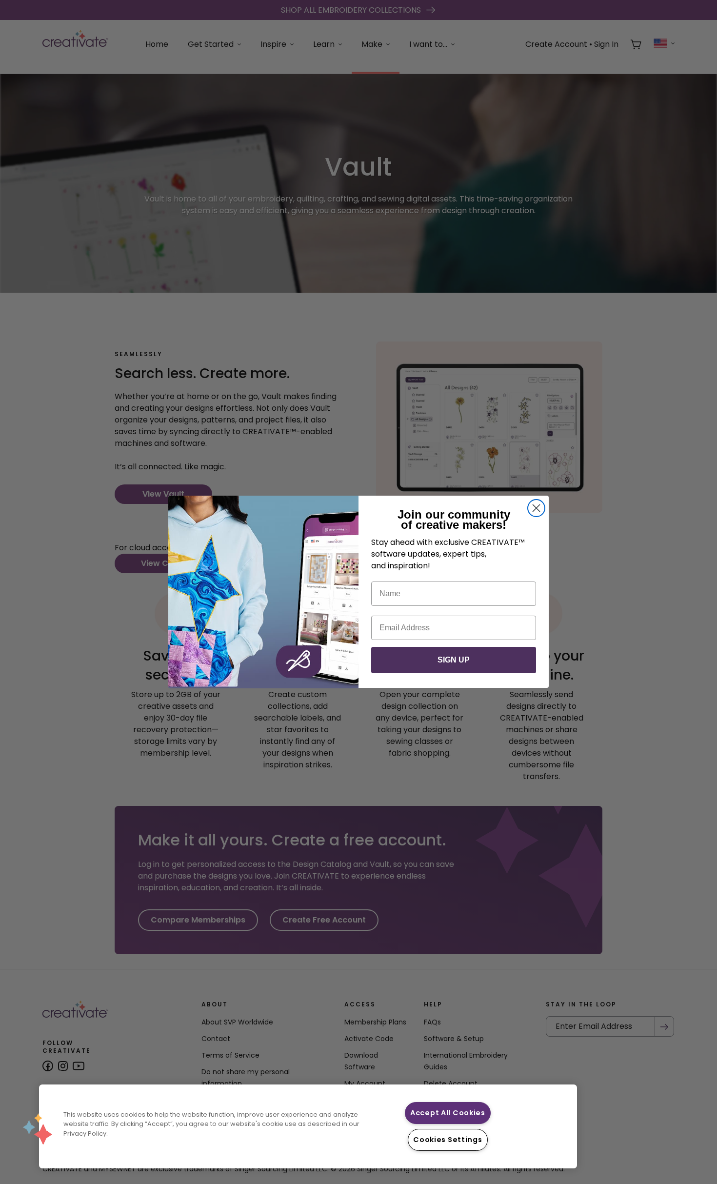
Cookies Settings (447, 1139)
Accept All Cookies (447, 1113)
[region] (308, 1126)
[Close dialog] (536, 508)
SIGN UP (454, 660)
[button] (37, 1128)
